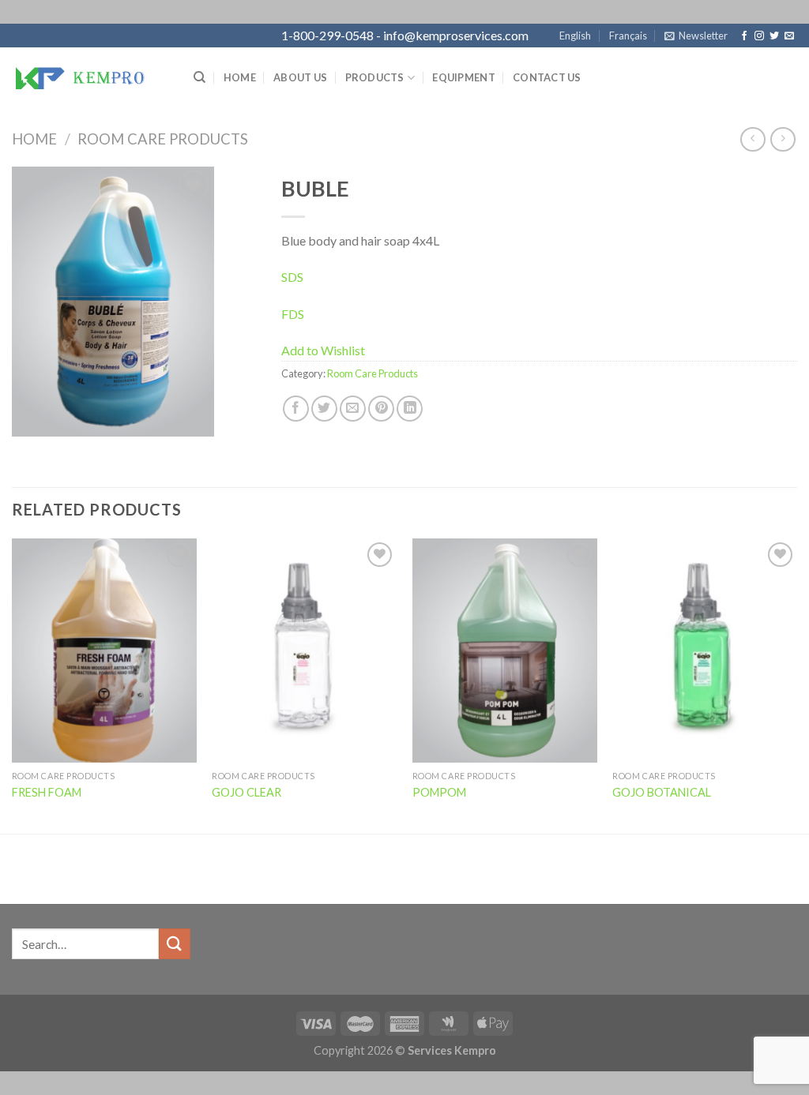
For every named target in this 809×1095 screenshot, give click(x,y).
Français (628, 35)
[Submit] (174, 943)
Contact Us (547, 77)
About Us (300, 77)
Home (240, 77)
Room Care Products (162, 139)
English (575, 35)
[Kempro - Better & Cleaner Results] (91, 77)
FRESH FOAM (46, 792)
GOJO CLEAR (246, 792)
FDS (292, 313)
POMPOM (439, 792)
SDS (292, 276)
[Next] (796, 684)
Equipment (463, 77)
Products (374, 77)
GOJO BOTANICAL (661, 792)
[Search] (199, 77)
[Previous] (12, 684)
